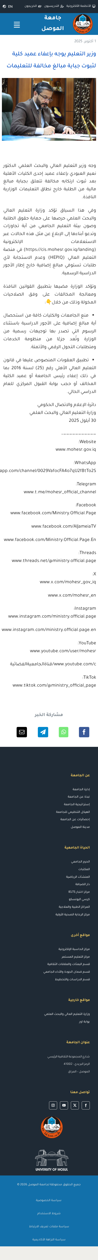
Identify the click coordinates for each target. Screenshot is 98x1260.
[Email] (21, 732)
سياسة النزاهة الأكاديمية (49, 1239)
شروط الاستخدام (49, 1213)
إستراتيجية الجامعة (77, 804)
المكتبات (84, 869)
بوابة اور (84, 1022)
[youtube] (64, 1105)
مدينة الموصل (80, 827)
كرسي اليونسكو (79, 899)
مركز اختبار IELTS (79, 892)
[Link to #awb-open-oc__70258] (17, 24)
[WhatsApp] (63, 732)
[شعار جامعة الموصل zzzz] (51, 1117)
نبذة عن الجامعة (79, 797)
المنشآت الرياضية (78, 877)
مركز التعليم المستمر (76, 957)
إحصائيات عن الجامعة (75, 819)
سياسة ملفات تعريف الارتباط (49, 1226)
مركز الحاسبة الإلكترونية (74, 949)
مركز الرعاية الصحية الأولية (73, 914)
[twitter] (75, 1105)
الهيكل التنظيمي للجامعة (73, 812)
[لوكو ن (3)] (51, 1147)
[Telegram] (43, 732)
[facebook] (86, 1105)
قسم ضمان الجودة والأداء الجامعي (66, 972)
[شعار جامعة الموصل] (83, 15)
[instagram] (53, 1105)
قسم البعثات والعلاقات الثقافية (68, 964)
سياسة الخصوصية (49, 1200)
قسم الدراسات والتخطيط (72, 979)
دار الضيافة (82, 884)
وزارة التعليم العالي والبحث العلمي (67, 1014)
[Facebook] (84, 732)
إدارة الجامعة (81, 789)
